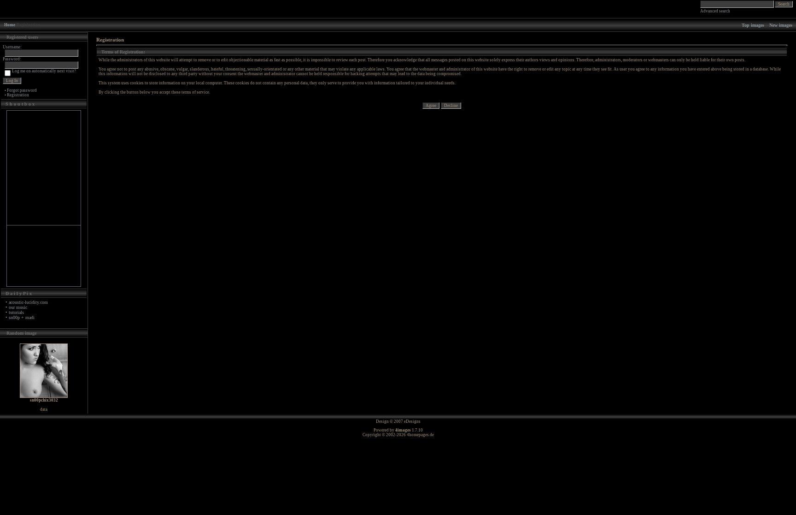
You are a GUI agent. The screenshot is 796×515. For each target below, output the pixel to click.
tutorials (16, 312)
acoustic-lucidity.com (28, 302)
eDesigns (412, 421)
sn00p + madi (22, 317)
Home (9, 25)
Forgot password (22, 90)
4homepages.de (420, 434)
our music (18, 307)
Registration (18, 95)
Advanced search (715, 11)
